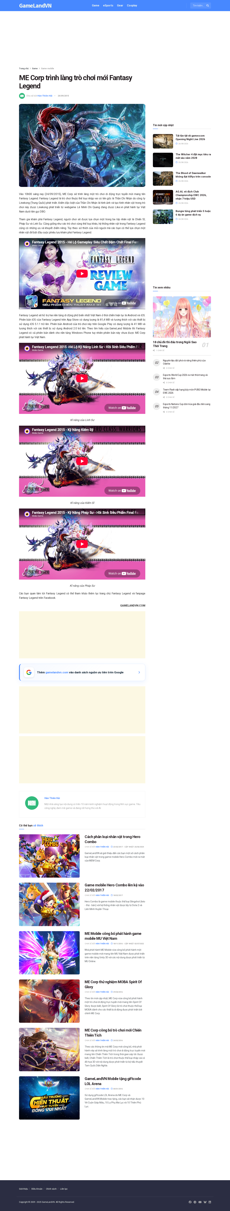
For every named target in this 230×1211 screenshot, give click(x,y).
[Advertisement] (115, 39)
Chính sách (51, 1189)
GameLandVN (35, 6)
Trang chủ (24, 68)
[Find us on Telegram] (195, 1202)
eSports (108, 5)
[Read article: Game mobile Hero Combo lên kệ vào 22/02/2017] (49, 904)
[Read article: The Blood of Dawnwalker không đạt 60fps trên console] (163, 178)
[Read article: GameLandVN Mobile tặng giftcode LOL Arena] (49, 1098)
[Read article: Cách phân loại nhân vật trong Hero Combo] (49, 856)
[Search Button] (208, 6)
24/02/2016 (118, 1040)
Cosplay (132, 5)
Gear (120, 5)
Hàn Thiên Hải (44, 95)
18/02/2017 (118, 895)
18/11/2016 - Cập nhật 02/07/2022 (128, 944)
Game (95, 5)
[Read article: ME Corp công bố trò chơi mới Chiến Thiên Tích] (49, 1049)
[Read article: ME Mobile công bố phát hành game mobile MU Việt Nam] (49, 952)
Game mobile (47, 68)
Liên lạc (64, 1189)
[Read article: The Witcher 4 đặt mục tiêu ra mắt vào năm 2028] (163, 160)
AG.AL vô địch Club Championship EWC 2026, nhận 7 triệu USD (191, 195)
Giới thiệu (23, 1189)
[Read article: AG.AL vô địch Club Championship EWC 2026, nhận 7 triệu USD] (163, 197)
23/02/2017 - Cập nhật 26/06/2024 (128, 847)
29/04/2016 (118, 992)
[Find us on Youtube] (200, 1202)
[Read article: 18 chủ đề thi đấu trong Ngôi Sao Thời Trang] (182, 317)
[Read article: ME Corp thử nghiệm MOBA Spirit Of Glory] (49, 1001)
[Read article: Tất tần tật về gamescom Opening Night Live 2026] (163, 141)
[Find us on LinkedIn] (210, 1202)
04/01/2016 (118, 1089)
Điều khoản (36, 1189)
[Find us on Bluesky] (205, 1202)
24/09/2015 (63, 95)
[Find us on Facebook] (190, 1202)
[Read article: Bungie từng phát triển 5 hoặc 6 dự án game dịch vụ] (163, 216)
